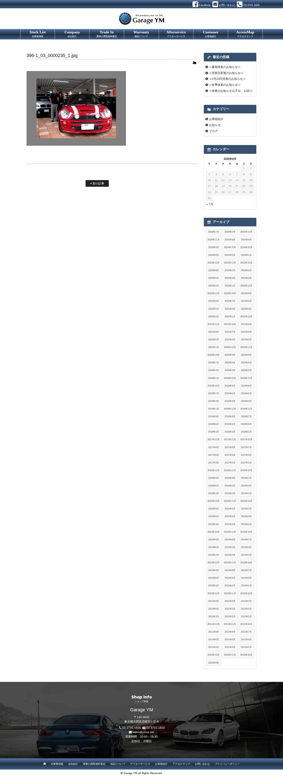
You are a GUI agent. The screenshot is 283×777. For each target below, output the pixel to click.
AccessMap (245, 34)
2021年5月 (213, 339)
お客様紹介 (216, 119)
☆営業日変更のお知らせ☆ (226, 73)
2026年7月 (213, 231)
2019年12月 (230, 378)
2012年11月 (230, 593)
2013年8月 (230, 570)
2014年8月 (230, 539)
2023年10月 (246, 262)
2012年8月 (230, 601)
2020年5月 (246, 362)
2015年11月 (230, 501)
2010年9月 (213, 662)
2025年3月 (213, 247)
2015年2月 (230, 524)
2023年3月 (246, 278)
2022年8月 (213, 301)
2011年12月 (214, 624)
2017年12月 (214, 439)
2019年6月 (230, 393)
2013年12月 (214, 562)
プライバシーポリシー (227, 763)
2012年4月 (246, 608)
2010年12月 (214, 654)
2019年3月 (230, 401)
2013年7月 (246, 570)
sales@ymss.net (143, 732)
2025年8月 (230, 239)
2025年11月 (214, 239)
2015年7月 (246, 508)
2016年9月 (213, 478)
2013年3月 (213, 585)
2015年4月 (246, 516)
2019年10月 (214, 385)
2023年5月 (213, 278)
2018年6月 (213, 424)
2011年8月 (230, 631)
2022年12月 (246, 285)
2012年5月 (230, 608)
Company (72, 34)
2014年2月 (230, 555)
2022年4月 (230, 309)
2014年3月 (213, 555)
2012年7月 (246, 601)
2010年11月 (230, 654)
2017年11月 (230, 439)
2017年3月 (213, 462)
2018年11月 (246, 408)
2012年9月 (213, 601)
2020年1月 (213, 378)
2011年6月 (213, 639)
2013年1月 (246, 585)
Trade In (107, 34)
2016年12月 (214, 470)
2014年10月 (246, 532)
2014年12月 (214, 532)
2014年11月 (230, 532)
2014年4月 (246, 547)
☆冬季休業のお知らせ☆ (225, 84)
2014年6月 (213, 547)
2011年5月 (230, 639)
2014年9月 (213, 539)
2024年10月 (246, 247)
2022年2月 (213, 316)
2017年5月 (230, 455)
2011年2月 (230, 647)
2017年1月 (246, 462)
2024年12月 (230, 247)
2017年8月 (230, 447)
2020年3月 (230, 370)
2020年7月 (213, 362)
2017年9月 (213, 447)
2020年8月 (246, 355)
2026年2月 (230, 231)
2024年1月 (246, 255)
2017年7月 (246, 447)
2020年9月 (230, 355)
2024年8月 (213, 255)
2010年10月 (246, 654)
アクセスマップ (181, 763)
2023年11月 (230, 262)
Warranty (141, 34)
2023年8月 (213, 270)
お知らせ (215, 125)
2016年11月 (230, 470)
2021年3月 (246, 339)
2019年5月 (246, 393)
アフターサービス (140, 763)
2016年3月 (213, 493)
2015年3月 (213, 524)
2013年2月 (230, 585)
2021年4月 (230, 339)
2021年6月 (246, 332)
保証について (117, 763)
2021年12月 (246, 316)
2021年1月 (213, 347)
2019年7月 (213, 393)
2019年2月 (246, 401)
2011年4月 (246, 639)
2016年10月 (246, 470)
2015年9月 (213, 508)
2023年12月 (214, 262)
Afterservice (176, 34)
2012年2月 (230, 616)
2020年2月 (246, 370)
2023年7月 (230, 270)
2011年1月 (246, 647)
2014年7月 (246, 539)
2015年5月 (230, 516)
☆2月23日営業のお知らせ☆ (227, 78)
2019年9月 (230, 385)
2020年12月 (230, 347)
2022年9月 (246, 293)
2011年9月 (213, 631)
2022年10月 (230, 293)
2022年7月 (230, 301)
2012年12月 (214, 593)
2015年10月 (246, 501)
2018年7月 (246, 416)
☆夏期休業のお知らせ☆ (225, 67)
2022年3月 (246, 309)
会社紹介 (73, 763)
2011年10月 (246, 624)
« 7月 (209, 204)
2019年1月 (213, 408)
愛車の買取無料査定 (94, 763)
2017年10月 (246, 439)
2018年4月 (246, 424)
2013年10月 (246, 562)
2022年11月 (214, 293)
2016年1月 (246, 493)
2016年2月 (230, 493)
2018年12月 (230, 408)
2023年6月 (246, 270)
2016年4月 (246, 485)
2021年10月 (230, 324)
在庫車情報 (57, 763)
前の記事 (98, 183)
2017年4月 (246, 455)
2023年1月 (230, 285)
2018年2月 (230, 431)
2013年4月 (246, 578)
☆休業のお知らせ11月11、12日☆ (231, 90)
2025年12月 (246, 231)
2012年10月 (246, 593)
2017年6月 (213, 455)
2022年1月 (230, 316)
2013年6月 (213, 578)
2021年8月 (213, 332)
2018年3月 (213, 431)
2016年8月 (230, 478)
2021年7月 (230, 332)
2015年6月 (213, 516)
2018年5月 (230, 424)
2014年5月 (230, 547)
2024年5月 (230, 255)
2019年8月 (246, 385)
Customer (211, 34)
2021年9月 (246, 324)
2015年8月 (230, 508)
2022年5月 (213, 309)
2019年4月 (213, 401)
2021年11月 (214, 324)
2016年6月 (213, 485)
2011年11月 (230, 624)
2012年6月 (213, 608)
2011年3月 (213, 647)
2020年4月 (213, 370)
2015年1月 (246, 524)
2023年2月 (213, 285)
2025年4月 (246, 239)
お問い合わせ (202, 763)
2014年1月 (246, 555)
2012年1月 (246, 616)
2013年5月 (230, 578)
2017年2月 (230, 462)
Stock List (38, 34)
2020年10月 (214, 355)
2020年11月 (246, 347)
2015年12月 (214, 501)
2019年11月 (246, 378)
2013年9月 (213, 570)
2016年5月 (230, 485)
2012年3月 (213, 616)
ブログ (213, 131)
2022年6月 (246, 301)
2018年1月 (246, 431)
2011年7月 (246, 631)
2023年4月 (230, 278)
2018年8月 (230, 416)
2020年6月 (230, 362)
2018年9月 (213, 416)
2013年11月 (230, 562)
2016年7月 (246, 478)
